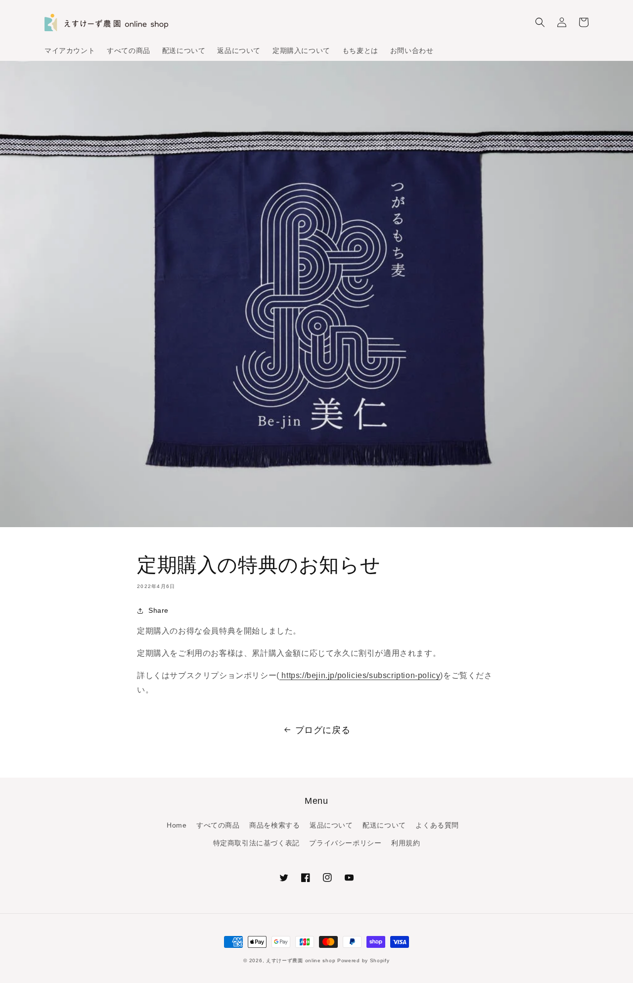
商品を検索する (274, 825)
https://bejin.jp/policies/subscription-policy (360, 675)
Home (176, 825)
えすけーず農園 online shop (300, 960)
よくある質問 (437, 825)
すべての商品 (218, 825)
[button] (540, 22)
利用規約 (405, 843)
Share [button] (158, 610)
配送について (384, 825)
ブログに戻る (323, 730)
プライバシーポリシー (345, 843)
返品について (331, 825)
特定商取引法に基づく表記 (256, 843)
